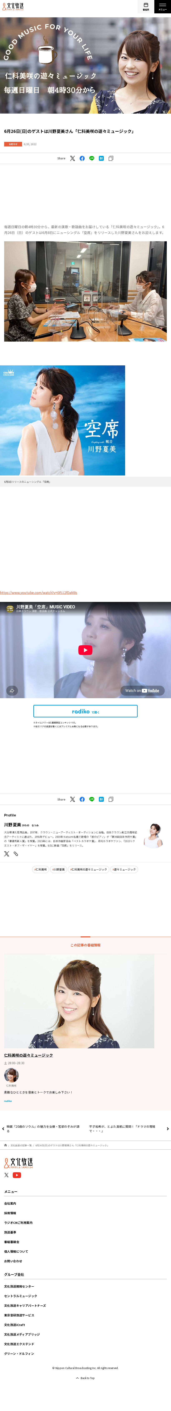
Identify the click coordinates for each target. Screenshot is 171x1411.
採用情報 (10, 1213)
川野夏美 (59, 869)
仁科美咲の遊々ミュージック (89, 869)
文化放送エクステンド (19, 1344)
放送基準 (10, 1232)
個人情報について (16, 1251)
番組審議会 (11, 1242)
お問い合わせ (13, 1261)
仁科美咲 (41, 869)
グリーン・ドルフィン (19, 1353)
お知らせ (13, 144)
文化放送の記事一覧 (21, 1145)
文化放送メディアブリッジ (22, 1334)
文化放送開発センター (19, 1286)
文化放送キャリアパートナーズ (25, 1305)
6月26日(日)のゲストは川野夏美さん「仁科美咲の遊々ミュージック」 (72, 1145)
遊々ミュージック (125, 869)
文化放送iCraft (14, 1325)
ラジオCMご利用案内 (18, 1222)
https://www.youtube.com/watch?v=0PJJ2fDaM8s (38, 592)
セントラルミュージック (20, 1296)
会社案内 (10, 1203)
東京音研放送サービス (19, 1315)
